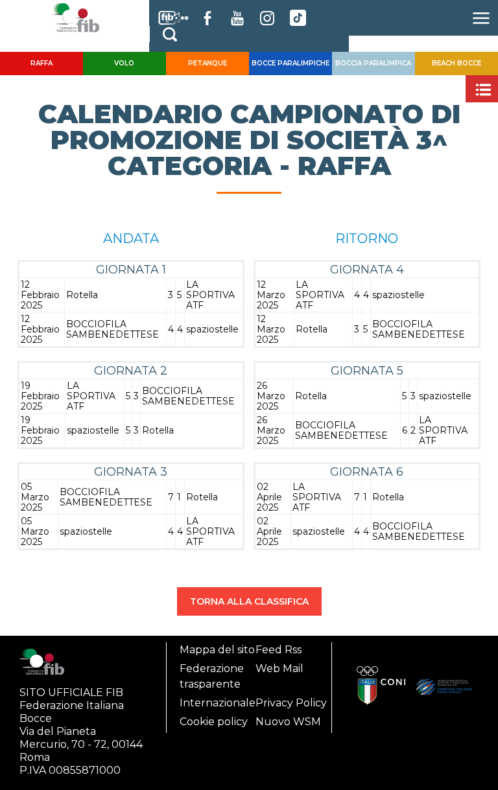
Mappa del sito (217, 650)
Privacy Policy (291, 703)
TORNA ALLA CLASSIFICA (249, 601)
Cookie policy (214, 721)
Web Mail (279, 668)
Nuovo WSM (288, 721)
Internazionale (217, 703)
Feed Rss (278, 650)
